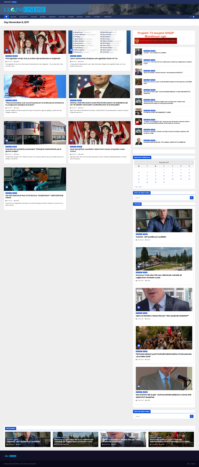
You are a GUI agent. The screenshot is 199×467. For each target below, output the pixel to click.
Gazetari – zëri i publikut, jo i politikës (155, 52)
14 (147, 176)
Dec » (140, 187)
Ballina (13, 16)
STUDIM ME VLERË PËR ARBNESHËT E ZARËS (157, 112)
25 (181, 179)
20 (139, 179)
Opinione (79, 100)
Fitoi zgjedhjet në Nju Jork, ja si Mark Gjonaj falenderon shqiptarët (32, 58)
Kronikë (43, 16)
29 (155, 182)
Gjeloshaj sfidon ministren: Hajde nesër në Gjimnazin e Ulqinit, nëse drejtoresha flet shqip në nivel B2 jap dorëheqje (164, 102)
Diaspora (52, 16)
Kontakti (193, 463)
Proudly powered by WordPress (12, 463)
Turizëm (71, 16)
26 (189, 179)
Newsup (26, 463)
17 (172, 176)
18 (181, 176)
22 (155, 179)
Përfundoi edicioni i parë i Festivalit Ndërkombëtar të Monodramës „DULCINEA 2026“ (170, 441)
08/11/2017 (10, 61)
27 (139, 182)
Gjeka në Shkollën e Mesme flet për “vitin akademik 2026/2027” (163, 72)
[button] (190, 17)
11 (181, 172)
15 (155, 176)
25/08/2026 (140, 359)
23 (164, 179)
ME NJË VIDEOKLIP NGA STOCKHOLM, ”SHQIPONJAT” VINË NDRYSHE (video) (34, 196)
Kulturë (62, 16)
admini (17, 61)
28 (147, 182)
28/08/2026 (140, 239)
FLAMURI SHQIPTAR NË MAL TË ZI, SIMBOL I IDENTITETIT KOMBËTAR (164, 142)
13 (138, 176)
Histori (79, 16)
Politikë (34, 16)
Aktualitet (23, 16)
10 (172, 172)
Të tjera (97, 16)
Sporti (88, 16)
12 (189, 172)
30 (164, 182)
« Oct (136, 187)
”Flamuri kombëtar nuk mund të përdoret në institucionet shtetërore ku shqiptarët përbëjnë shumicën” (34, 104)
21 (147, 179)
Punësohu (107, 16)
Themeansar (33, 463)
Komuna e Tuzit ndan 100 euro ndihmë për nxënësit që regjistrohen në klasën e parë (73, 440)
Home (188, 463)
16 (164, 176)
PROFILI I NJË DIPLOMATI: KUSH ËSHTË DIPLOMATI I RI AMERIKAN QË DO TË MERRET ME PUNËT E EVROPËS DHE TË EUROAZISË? (99, 104)
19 (189, 176)
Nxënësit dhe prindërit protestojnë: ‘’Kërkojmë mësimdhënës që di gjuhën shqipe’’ (33, 150)
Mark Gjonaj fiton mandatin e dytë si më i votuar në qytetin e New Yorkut (97, 150)
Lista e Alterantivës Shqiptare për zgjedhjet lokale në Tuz (94, 58)
